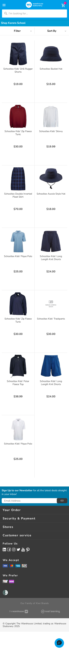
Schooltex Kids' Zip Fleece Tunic (18, 133)
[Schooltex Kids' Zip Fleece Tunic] (18, 116)
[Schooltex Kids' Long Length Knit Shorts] (51, 241)
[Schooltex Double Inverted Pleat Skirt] (18, 179)
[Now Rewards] (11, 581)
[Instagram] (13, 549)
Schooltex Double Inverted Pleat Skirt (18, 195)
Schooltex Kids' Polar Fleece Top (18, 383)
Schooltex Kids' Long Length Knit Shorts (51, 258)
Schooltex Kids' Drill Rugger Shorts (18, 70)
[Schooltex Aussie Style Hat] (51, 179)
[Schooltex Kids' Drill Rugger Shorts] (18, 54)
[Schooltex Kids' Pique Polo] (18, 241)
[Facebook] (9, 549)
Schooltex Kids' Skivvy (51, 131)
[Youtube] (23, 550)
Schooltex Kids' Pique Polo (18, 256)
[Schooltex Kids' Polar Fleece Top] (18, 366)
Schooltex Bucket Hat (51, 68)
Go (62, 500)
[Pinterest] (27, 550)
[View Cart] (60, 5)
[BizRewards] (5, 581)
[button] (59, 643)
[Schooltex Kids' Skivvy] (51, 116)
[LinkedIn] (4, 549)
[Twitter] (18, 549)
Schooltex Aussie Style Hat (51, 193)
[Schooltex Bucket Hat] (51, 54)
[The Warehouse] (18, 611)
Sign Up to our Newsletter (17, 490)
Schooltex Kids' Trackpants (51, 318)
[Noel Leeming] (50, 611)
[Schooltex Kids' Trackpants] (51, 304)
